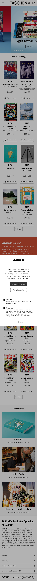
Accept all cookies (18, 284)
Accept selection (18, 290)
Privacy (22, 322)
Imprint (15, 322)
